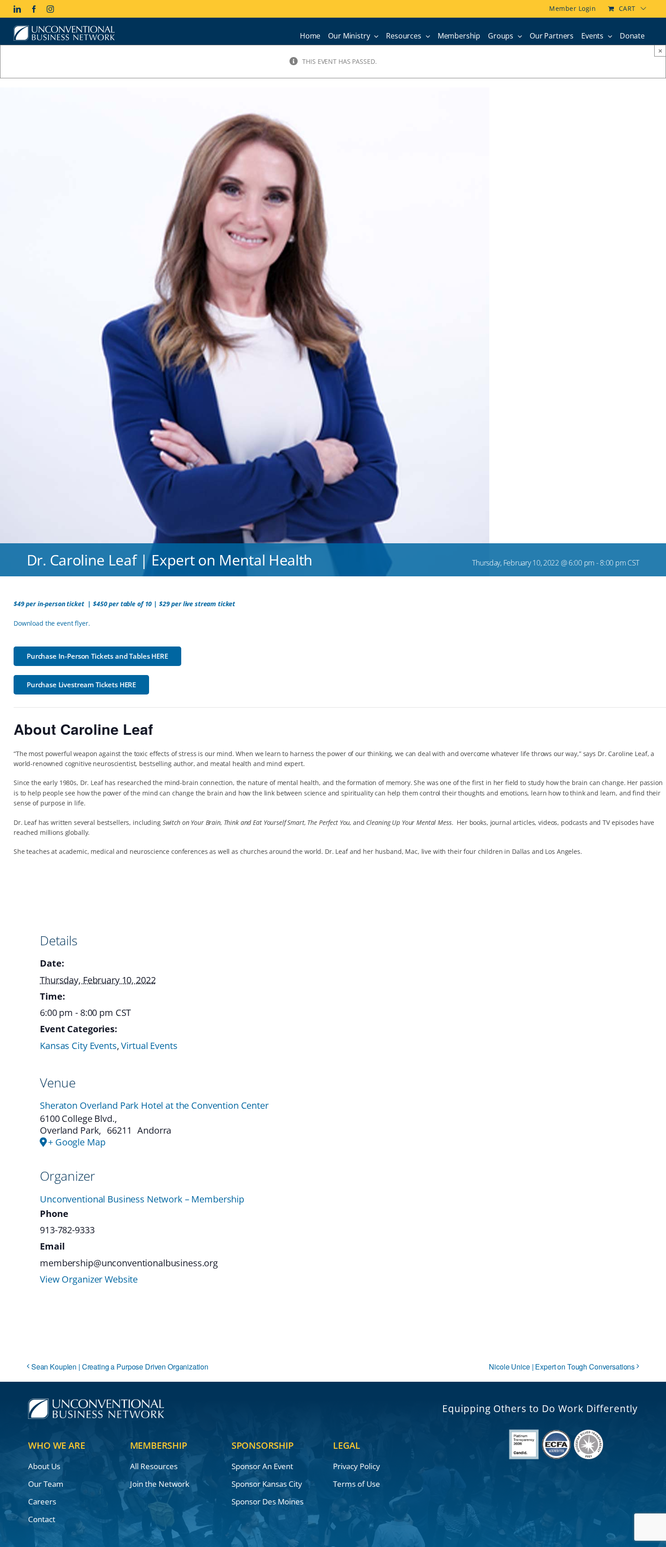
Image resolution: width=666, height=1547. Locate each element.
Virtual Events (149, 1045)
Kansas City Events (78, 1045)
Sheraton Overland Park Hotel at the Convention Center (154, 1105)
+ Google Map (76, 1142)
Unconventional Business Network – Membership (142, 1199)
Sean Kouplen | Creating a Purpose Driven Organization (119, 1366)
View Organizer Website (89, 1279)
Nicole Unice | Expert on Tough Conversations (562, 1366)
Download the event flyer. (52, 623)
